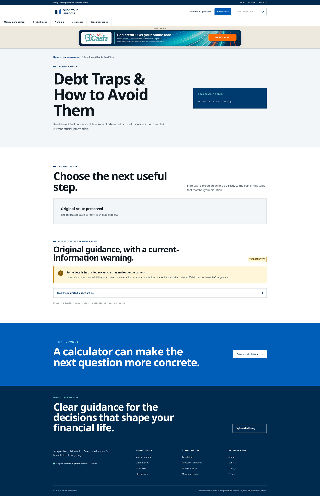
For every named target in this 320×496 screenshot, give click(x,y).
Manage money (143, 456)
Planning (59, 22)
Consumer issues (99, 22)
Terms (231, 473)
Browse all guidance (200, 11)
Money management (14, 22)
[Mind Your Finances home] (75, 11)
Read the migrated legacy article (75, 292)
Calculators (223, 11)
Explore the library (250, 428)
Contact (251, 2)
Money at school (190, 473)
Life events (77, 22)
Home (56, 57)
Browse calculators (250, 354)
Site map (263, 2)
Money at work (189, 468)
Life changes (142, 473)
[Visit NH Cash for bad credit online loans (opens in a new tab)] (160, 38)
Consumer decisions (192, 462)
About (241, 2)
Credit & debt (40, 22)
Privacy (232, 468)
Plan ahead (141, 468)
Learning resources (71, 57)
